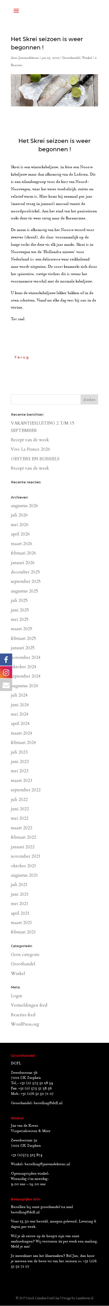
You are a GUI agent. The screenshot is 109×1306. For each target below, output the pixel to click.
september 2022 (26, 790)
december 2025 (25, 572)
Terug (21, 357)
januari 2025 (22, 648)
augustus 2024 (24, 686)
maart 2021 (21, 923)
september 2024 (26, 676)
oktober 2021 (23, 866)
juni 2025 (20, 610)
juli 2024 (19, 695)
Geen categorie (25, 954)
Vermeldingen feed (29, 1005)
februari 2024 (23, 742)
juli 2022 (19, 799)
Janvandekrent (29, 58)
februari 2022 (23, 837)
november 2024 (26, 657)
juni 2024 (20, 705)
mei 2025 (19, 619)
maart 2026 (21, 544)
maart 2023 (21, 780)
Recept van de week (30, 440)
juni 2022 (20, 809)
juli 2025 (19, 600)
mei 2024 (19, 714)
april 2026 (20, 534)
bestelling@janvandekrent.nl (47, 1164)
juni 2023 (20, 761)
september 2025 (26, 581)
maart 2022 (21, 828)
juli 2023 (19, 752)
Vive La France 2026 (30, 449)
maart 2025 (21, 629)
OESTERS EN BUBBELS (35, 459)
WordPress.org (25, 1024)
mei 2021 (19, 904)
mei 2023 (19, 771)
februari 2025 (23, 638)
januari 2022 (22, 847)
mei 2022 (19, 818)
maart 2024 (21, 733)
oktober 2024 (23, 667)
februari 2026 (23, 553)
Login (16, 996)
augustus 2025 (24, 591)
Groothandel (71, 58)
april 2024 (20, 723)
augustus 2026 (24, 506)
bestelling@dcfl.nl (48, 1103)
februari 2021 (23, 932)
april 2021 (20, 913)
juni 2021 (20, 894)
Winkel (87, 58)
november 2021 (26, 856)
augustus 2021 (24, 875)
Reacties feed (23, 1015)
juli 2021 (19, 885)
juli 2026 (19, 515)
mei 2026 (19, 525)
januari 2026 (22, 563)
